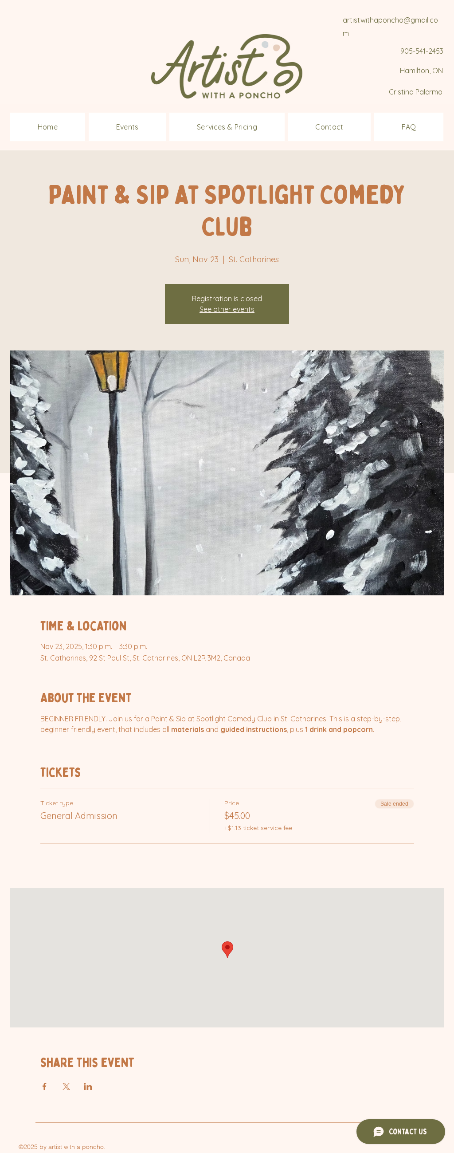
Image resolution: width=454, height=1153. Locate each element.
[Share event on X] (66, 1086)
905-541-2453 (421, 51)
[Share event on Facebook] (44, 1086)
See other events (227, 309)
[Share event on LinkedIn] (88, 1086)
